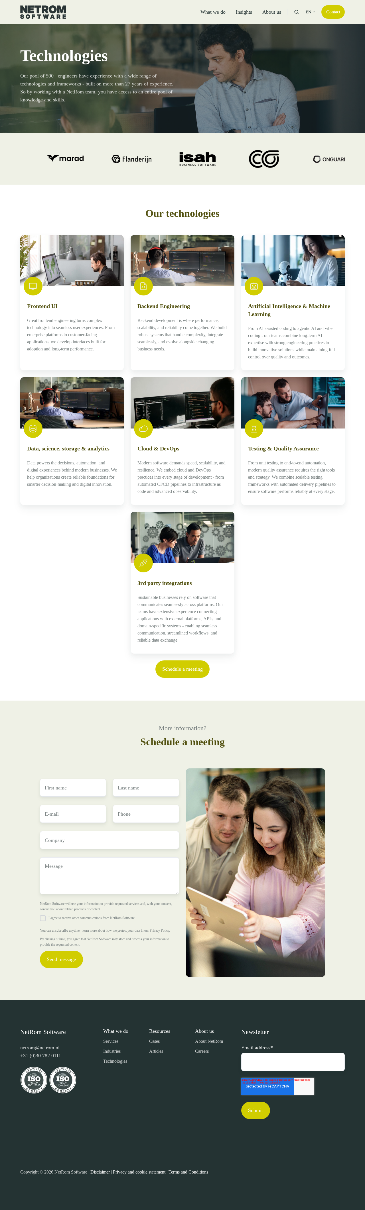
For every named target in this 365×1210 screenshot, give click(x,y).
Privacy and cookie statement (139, 1172)
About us (271, 12)
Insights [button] (244, 12)
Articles (156, 1051)
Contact (333, 11)
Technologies (115, 1061)
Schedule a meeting (182, 669)
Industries (112, 1051)
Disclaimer (100, 1172)
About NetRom (209, 1041)
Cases (154, 1041)
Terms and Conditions (188, 1172)
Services (110, 1041)
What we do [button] (213, 12)
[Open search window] (296, 12)
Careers (202, 1051)
